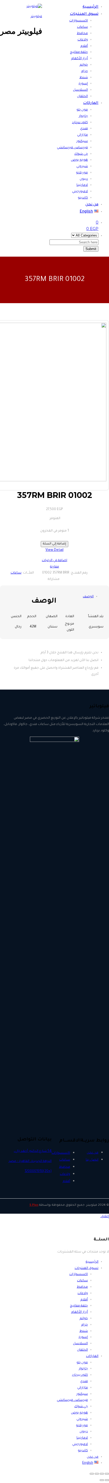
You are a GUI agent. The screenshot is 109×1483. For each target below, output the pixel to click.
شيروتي (82, 166)
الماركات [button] (90, 103)
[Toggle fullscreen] (97, 1474)
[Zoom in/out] (92, 1474)
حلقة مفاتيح (79, 52)
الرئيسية (90, 7)
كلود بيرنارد (80, 122)
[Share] (102, 1474)
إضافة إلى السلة (54, 544)
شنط (83, 78)
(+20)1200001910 (38, 1171)
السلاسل (80, 90)
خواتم (84, 65)
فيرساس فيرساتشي (72, 148)
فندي (84, 129)
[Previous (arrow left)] (107, 1480)
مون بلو (82, 110)
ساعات (82, 27)
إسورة (83, 84)
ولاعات (83, 40)
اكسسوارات (78, 21)
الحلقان (82, 96)
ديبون (84, 179)
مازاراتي (82, 135)
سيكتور (82, 141)
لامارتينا (82, 185)
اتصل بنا (92, 1160)
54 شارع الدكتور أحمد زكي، (33, 1151)
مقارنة (54, 567)
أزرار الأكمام (79, 59)
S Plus (33, 1205)
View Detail (54, 550)
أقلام (84, 46)
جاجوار (83, 116)
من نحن (91, 205)
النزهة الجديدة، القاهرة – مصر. (30, 1161)
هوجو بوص (79, 160)
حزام (84, 71)
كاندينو (83, 198)
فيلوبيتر (36, 17)
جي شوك (81, 154)
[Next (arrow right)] (102, 1480)
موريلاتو (82, 173)
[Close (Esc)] (107, 1474)
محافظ (82, 33)
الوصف (88, 597)
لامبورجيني (80, 191)
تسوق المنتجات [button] (84, 14)
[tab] (88, 597)
